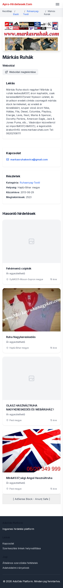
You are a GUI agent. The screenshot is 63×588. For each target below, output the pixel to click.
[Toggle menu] (57, 4)
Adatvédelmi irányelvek (15, 567)
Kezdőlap (7, 11)
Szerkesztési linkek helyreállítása (21, 548)
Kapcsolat (8, 543)
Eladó (16, 14)
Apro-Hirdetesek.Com (17, 4)
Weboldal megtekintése (22, 72)
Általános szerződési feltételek (20, 562)
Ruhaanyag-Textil (30, 182)
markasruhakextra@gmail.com (29, 159)
